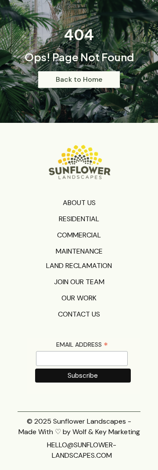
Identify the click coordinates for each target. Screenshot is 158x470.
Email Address (82, 345)
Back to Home (79, 79)
